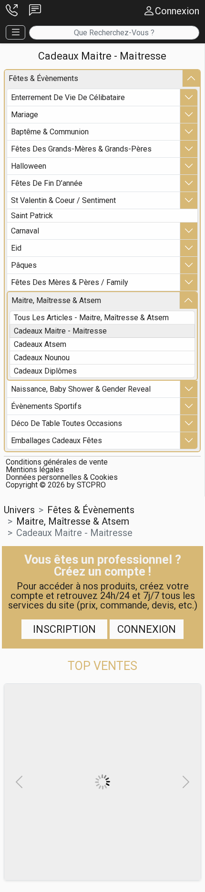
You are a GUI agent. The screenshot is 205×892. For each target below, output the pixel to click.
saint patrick (32, 215)
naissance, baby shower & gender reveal (81, 389)
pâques (24, 265)
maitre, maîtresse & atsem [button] (72, 521)
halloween (28, 166)
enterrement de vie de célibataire (68, 97)
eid (16, 248)
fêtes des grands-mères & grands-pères (81, 148)
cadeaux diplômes (45, 370)
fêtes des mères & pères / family (69, 282)
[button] (12, 11)
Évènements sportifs (46, 406)
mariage (24, 114)
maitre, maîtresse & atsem (56, 300)
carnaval (25, 230)
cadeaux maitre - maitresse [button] (74, 532)
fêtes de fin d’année (46, 183)
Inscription (64, 629)
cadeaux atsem (40, 344)
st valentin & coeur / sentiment (63, 200)
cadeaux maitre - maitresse (60, 330)
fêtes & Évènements (43, 78)
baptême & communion (50, 131)
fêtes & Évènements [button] (90, 510)
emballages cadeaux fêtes (56, 440)
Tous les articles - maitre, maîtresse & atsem (91, 317)
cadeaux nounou (42, 357)
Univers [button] (19, 510)
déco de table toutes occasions (66, 423)
